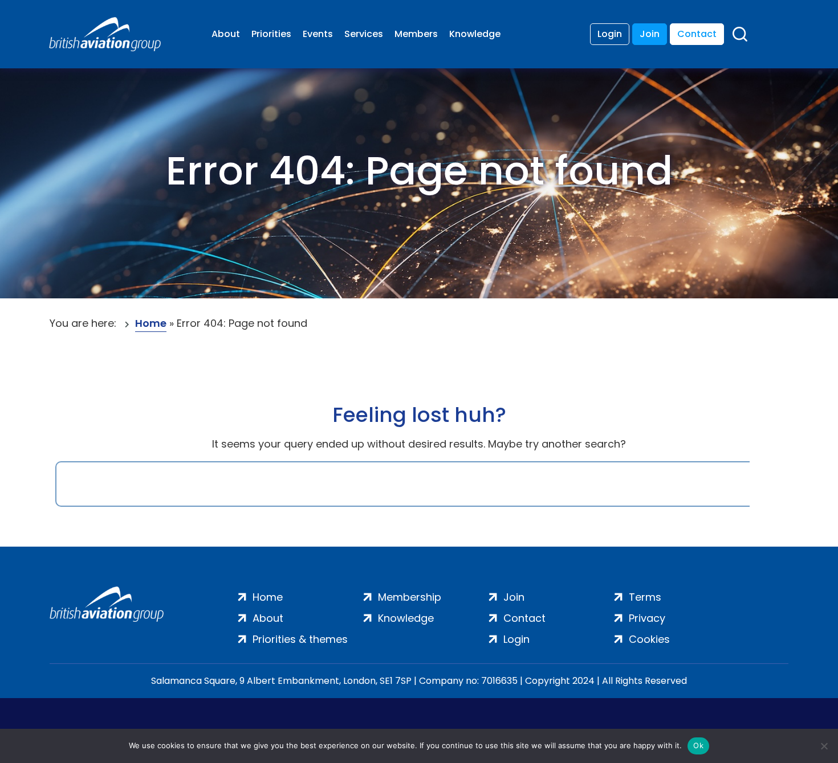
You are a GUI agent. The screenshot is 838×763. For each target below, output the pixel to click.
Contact (697, 33)
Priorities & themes (300, 639)
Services (363, 33)
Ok (698, 745)
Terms (645, 597)
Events (318, 33)
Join (650, 33)
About (225, 33)
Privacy (647, 618)
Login (609, 33)
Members (416, 33)
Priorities (271, 33)
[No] (823, 746)
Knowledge (475, 33)
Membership (409, 597)
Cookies (649, 639)
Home (150, 323)
